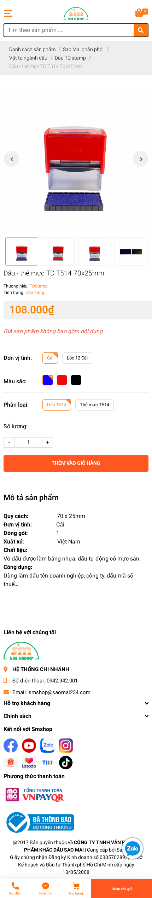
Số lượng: (16, 426)
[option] (76, 159)
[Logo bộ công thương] (39, 822)
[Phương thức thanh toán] (34, 794)
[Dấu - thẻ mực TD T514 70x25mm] (76, 159)
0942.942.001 (62, 680)
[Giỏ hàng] (139, 13)
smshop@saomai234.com (59, 692)
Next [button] (140, 159)
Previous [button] (11, 159)
